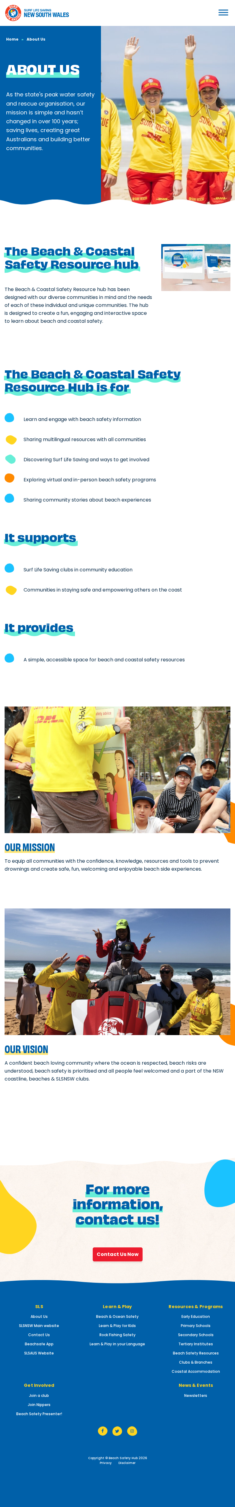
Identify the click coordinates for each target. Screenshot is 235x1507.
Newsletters (195, 1395)
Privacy (106, 1463)
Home (12, 39)
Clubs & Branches (195, 1362)
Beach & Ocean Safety (117, 1316)
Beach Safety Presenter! (39, 1413)
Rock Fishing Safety (117, 1334)
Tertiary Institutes (195, 1344)
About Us (39, 1316)
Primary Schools (196, 1325)
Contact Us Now (118, 1254)
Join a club (39, 1395)
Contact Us (39, 1334)
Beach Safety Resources (196, 1353)
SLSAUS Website (39, 1353)
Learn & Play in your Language (117, 1344)
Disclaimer (127, 1463)
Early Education (195, 1316)
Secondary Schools (196, 1334)
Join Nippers (39, 1404)
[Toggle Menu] (208, 12)
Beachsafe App (39, 1344)
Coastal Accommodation (196, 1371)
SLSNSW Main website (39, 1325)
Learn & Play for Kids (117, 1325)
